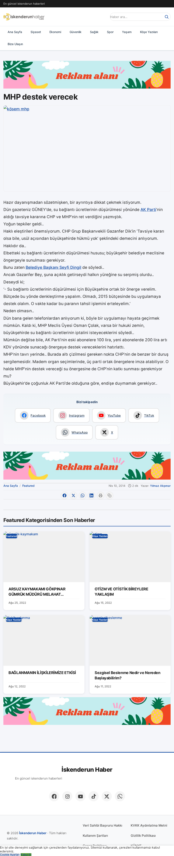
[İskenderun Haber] (24, 17)
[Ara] (166, 17)
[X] (107, 796)
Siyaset (36, 32)
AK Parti (148, 209)
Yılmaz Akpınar (160, 485)
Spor (110, 32)
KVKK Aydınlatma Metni (149, 825)
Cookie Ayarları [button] (10, 854)
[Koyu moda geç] (102, 16)
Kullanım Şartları (95, 836)
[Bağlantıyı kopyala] (109, 495)
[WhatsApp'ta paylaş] (82, 495)
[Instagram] (67, 796)
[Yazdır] (100, 495)
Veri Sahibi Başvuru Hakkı (102, 825)
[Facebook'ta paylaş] (64, 495)
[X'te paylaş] (73, 495)
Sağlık (94, 32)
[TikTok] (93, 796)
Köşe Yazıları (149, 32)
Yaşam (127, 32)
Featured (28, 485)
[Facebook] (54, 796)
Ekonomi (55, 32)
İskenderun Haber (87, 769)
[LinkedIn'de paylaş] (91, 495)
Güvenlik (75, 32)
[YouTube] (80, 796)
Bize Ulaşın (15, 44)
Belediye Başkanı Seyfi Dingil (53, 267)
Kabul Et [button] (26, 854)
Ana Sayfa (15, 32)
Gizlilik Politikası (143, 836)
